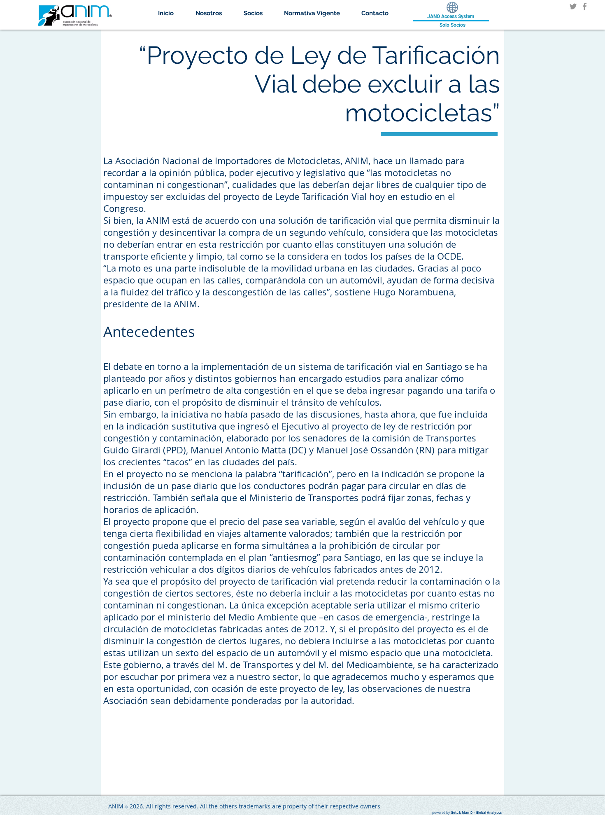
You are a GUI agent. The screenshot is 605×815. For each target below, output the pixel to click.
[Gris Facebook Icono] (584, 6)
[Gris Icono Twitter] (573, 6)
